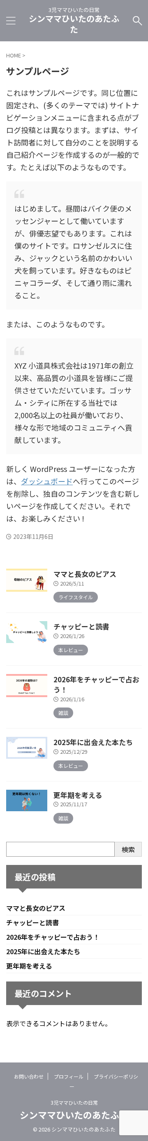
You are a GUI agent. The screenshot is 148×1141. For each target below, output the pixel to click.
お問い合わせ (29, 1076)
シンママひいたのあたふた (74, 23)
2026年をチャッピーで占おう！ (52, 937)
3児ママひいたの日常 (74, 1102)
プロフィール (68, 1076)
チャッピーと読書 (81, 626)
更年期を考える (77, 795)
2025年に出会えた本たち (93, 742)
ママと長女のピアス (84, 574)
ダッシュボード (47, 481)
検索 (128, 849)
